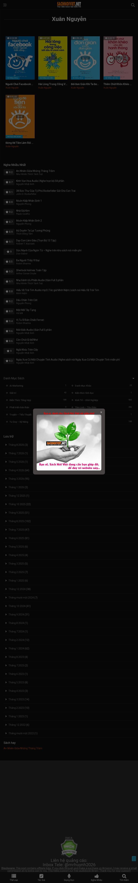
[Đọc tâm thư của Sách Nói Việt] (69, 469)
